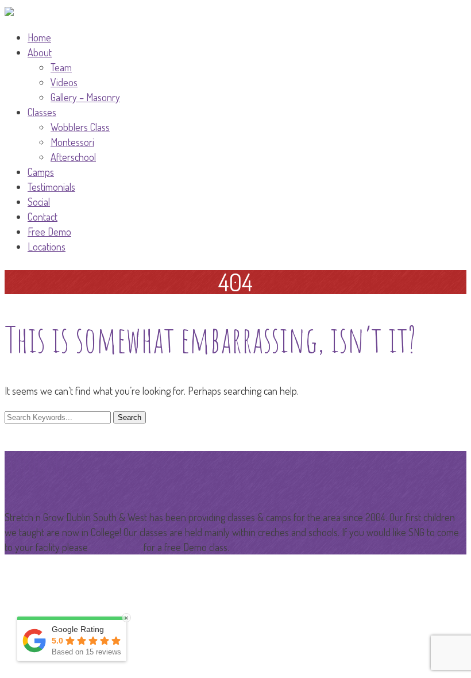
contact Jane (115, 547)
